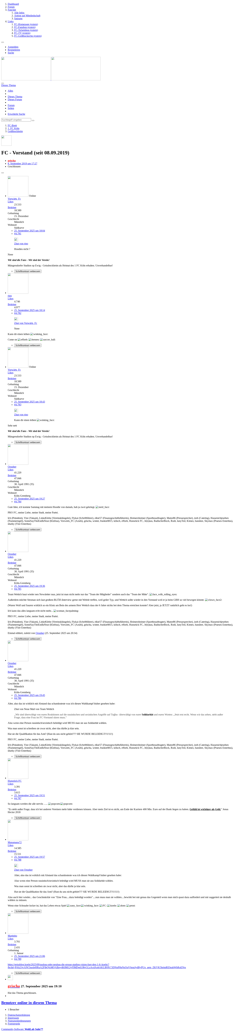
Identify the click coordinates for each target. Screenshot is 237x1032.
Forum (11, 105)
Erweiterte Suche (16, 114)
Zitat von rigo (21, 243)
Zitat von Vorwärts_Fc (25, 323)
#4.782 (17, 313)
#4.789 (17, 959)
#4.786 (17, 698)
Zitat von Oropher (23, 869)
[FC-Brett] (51, 79)
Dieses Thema (15, 96)
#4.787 (17, 798)
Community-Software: (22, 1029)
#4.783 (17, 404)
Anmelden (13, 47)
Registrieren (14, 49)
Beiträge (12, 207)
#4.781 (17, 233)
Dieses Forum (15, 99)
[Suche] (2, 83)
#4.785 (17, 588)
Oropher (40, 633)
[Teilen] (2, 172)
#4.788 (17, 859)
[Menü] (2, 42)
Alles (10, 90)
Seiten (11, 108)
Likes (10, 201)
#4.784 (17, 501)
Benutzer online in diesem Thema (29, 1003)
